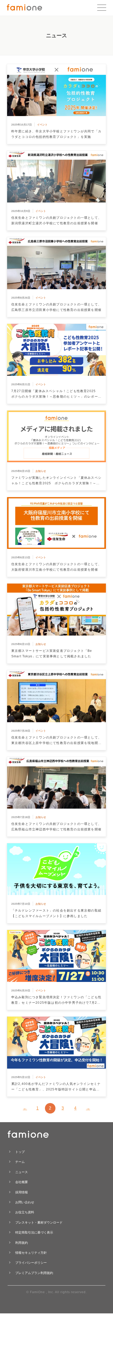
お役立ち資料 (24, 1212)
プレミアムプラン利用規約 (34, 1273)
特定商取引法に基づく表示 (34, 1232)
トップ (20, 1152)
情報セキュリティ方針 (31, 1253)
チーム (20, 1162)
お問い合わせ (24, 1202)
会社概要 (21, 1182)
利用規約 (21, 1243)
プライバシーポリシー (31, 1263)
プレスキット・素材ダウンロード (39, 1222)
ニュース (21, 1172)
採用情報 (21, 1192)
